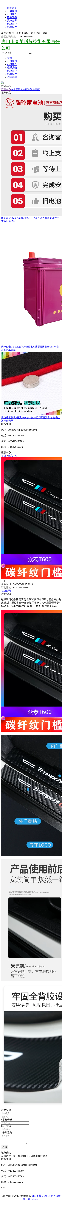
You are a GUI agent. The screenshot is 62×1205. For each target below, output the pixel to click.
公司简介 (12, 14)
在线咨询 (6, 590)
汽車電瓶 (12, 23)
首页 (9, 58)
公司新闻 (12, 11)
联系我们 (12, 17)
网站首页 (12, 8)
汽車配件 (12, 27)
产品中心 (6, 86)
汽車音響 (12, 20)
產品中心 (13, 455)
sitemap (35, 1199)
